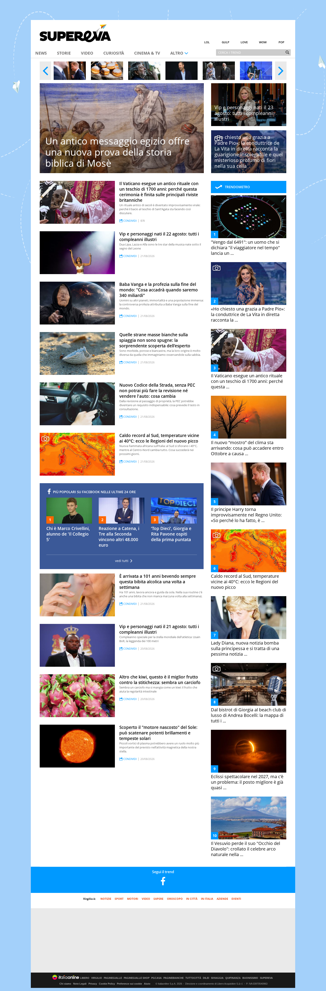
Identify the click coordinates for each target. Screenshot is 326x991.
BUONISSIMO (250, 978)
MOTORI (132, 899)
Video (87, 53)
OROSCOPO (175, 899)
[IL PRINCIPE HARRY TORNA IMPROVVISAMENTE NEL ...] (70, 70)
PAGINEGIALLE (113, 978)
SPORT (119, 899)
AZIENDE (222, 899)
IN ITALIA (207, 899)
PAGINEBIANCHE (173, 978)
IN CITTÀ (191, 899)
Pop (281, 42)
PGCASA (156, 978)
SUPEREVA (266, 978)
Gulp (225, 42)
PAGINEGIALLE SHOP (136, 978)
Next (281, 70)
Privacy (92, 983)
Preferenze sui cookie (129, 983)
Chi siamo (65, 983)
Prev (45, 70)
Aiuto (147, 983)
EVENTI (236, 899)
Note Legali (79, 983)
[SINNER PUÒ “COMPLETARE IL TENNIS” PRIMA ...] (256, 70)
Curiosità (113, 53)
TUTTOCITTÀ (193, 978)
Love (244, 42)
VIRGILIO (96, 978)
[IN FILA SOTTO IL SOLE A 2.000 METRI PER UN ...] (107, 70)
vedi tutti (121, 560)
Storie (64, 53)
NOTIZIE (105, 899)
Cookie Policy (107, 983)
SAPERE (158, 899)
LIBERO (84, 978)
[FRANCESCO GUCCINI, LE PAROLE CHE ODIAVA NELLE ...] (144, 70)
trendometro (237, 187)
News (41, 53)
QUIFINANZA (233, 978)
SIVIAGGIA (217, 978)
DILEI (206, 978)
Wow (263, 42)
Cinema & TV (147, 53)
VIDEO (146, 899)
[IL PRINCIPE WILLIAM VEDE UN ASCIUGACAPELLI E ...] (181, 70)
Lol (207, 42)
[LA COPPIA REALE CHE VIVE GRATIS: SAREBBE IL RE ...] (219, 70)
